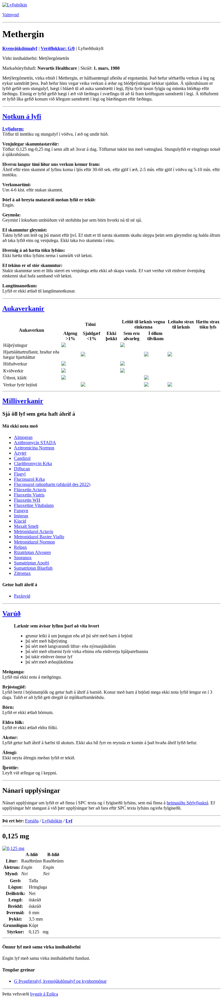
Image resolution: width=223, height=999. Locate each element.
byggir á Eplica (44, 993)
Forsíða (32, 820)
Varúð (11, 613)
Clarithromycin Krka (33, 463)
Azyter (20, 453)
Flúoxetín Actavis (30, 489)
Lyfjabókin (52, 820)
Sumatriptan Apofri (31, 562)
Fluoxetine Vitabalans (34, 505)
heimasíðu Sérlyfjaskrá (187, 802)
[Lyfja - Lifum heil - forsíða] (14, 4)
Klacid (20, 521)
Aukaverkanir (23, 308)
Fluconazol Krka (29, 479)
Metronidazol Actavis (33, 531)
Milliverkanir (22, 401)
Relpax (20, 547)
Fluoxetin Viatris (29, 494)
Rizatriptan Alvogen (32, 552)
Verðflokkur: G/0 (58, 48)
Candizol (22, 458)
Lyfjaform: (13, 128)
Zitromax (22, 573)
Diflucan (22, 468)
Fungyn (21, 510)
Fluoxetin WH (27, 500)
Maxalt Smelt (26, 526)
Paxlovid (22, 595)
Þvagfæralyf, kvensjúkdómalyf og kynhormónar (60, 981)
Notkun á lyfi (21, 116)
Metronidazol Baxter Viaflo (39, 536)
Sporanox (23, 557)
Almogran (23, 437)
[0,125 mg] (13, 848)
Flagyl (20, 473)
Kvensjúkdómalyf (19, 48)
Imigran (21, 515)
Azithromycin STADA (35, 442)
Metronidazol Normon (34, 541)
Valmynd (10, 14)
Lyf (69, 820)
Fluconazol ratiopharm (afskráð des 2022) (52, 484)
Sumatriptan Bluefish (33, 568)
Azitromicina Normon (34, 447)
